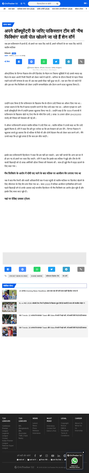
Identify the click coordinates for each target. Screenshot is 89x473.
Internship (79, 431)
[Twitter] (56, 61)
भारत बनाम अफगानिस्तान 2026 (62, 9)
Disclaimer (65, 431)
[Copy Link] (81, 61)
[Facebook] (19, 61)
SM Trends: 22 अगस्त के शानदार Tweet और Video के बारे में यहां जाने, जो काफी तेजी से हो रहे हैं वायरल (52, 315)
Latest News (35, 424)
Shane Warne (36, 276)
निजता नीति (44, 460)
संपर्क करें (21, 460)
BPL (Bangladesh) (23, 427)
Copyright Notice (65, 424)
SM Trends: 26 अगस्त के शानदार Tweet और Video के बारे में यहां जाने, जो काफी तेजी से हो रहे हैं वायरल (52, 328)
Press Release (36, 429)
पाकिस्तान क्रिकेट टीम (52, 276)
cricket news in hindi (18, 276)
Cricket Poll (51, 428)
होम (5, 9)
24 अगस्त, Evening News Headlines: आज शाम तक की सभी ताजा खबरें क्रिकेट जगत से (48, 291)
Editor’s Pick (51, 431)
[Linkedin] (59, 455)
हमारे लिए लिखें (56, 460)
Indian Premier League (7, 442)
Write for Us (78, 427)
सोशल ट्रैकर (79, 9)
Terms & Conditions (65, 434)
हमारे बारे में (32, 460)
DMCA (63, 428)
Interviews (37, 433)
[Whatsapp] (44, 61)
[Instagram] (46, 455)
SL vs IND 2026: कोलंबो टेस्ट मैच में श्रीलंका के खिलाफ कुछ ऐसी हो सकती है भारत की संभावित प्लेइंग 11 (52, 303)
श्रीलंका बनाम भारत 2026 (25, 9)
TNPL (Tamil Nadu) (23, 437)
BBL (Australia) (22, 432)
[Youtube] (52, 455)
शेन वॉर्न (65, 276)
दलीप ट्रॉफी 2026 (43, 9)
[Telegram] (68, 61)
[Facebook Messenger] (31, 61)
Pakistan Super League (8, 447)
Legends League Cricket (5, 435)
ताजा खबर (11, 9)
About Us (78, 423)
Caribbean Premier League (6, 428)
